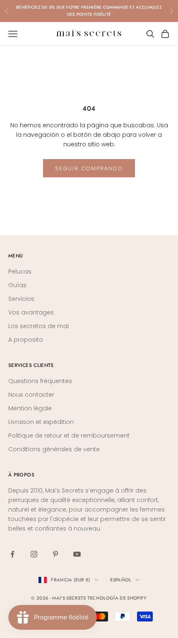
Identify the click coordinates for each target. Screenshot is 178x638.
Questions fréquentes (40, 381)
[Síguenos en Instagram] (34, 554)
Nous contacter (31, 394)
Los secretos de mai (38, 326)
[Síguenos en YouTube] (77, 554)
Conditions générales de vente (54, 449)
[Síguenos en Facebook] (12, 554)
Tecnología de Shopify (117, 598)
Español (120, 579)
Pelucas (19, 271)
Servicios (21, 299)
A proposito (25, 340)
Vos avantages (31, 312)
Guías (17, 285)
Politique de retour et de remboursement (69, 435)
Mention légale (30, 408)
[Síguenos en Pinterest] (55, 554)
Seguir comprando (89, 168)
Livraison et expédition (41, 422)
